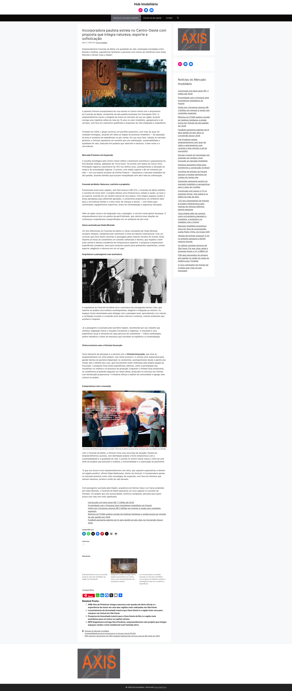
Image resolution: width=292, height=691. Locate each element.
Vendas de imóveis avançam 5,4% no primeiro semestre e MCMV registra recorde (193, 239)
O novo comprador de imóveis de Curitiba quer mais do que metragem (193, 268)
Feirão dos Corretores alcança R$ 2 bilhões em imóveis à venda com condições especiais (194, 110)
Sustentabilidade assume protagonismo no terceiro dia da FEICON (110, 633)
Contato (169, 18)
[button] (178, 18)
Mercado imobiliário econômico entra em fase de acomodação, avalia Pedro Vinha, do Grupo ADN (194, 229)
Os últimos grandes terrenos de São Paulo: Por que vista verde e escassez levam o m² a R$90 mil (193, 248)
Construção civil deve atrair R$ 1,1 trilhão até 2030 (111, 502)
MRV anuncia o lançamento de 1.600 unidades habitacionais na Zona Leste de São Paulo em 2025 (122, 636)
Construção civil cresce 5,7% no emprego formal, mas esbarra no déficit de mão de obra (193, 194)
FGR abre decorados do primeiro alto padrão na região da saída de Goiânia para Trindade (193, 258)
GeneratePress (160, 687)
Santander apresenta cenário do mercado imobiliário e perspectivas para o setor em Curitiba (194, 184)
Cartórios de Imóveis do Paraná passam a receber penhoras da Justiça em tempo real (192, 174)
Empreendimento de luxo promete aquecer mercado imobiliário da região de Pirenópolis (94, 577)
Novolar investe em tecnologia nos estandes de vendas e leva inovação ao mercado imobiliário (194, 158)
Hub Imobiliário (146, 4)
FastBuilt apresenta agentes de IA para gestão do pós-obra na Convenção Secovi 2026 (193, 133)
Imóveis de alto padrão (152, 18)
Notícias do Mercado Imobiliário (97, 631)
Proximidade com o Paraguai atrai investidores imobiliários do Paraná (120, 505)
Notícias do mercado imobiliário (126, 18)
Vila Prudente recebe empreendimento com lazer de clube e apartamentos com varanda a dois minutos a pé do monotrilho (192, 145)
